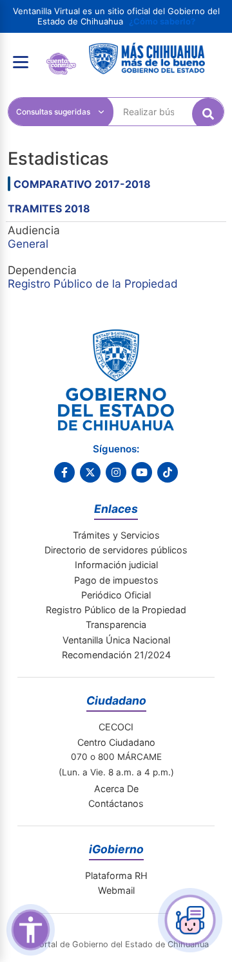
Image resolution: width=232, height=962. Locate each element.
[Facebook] (64, 472)
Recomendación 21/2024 (116, 654)
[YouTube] (141, 472)
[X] (90, 472)
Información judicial (116, 564)
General (28, 243)
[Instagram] (116, 472)
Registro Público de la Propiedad (93, 283)
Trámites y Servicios (116, 535)
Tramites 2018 (49, 208)
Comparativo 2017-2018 (82, 184)
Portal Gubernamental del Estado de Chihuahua (61, 62)
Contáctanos (116, 803)
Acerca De (116, 788)
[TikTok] (167, 472)
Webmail (116, 890)
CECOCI (116, 726)
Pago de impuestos (116, 580)
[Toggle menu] (21, 62)
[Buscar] (208, 114)
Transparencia (116, 624)
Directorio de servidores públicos (116, 549)
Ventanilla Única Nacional (116, 639)
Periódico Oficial (116, 594)
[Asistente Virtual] (190, 920)
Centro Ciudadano (116, 742)
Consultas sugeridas (53, 111)
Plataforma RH (116, 875)
